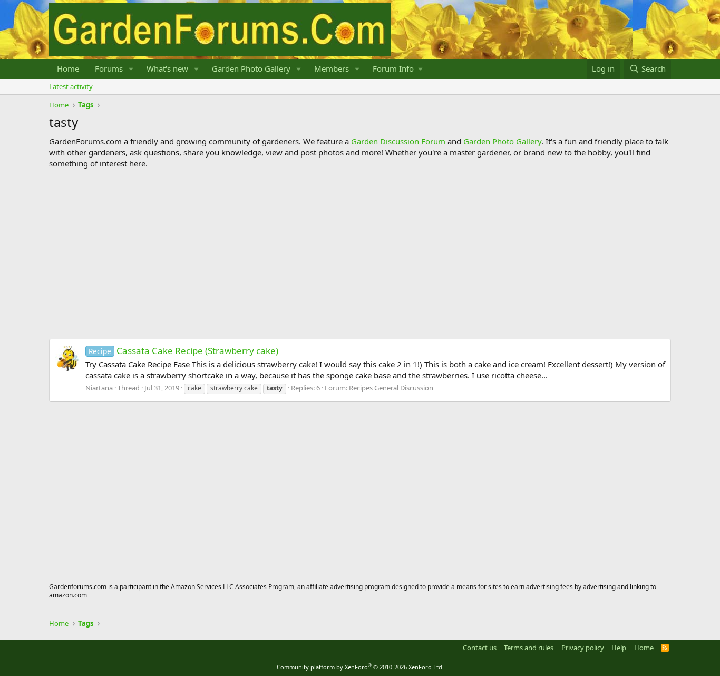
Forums (109, 68)
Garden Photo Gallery (251, 68)
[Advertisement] (360, 254)
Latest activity (71, 86)
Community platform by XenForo (360, 667)
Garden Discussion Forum (398, 141)
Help (618, 647)
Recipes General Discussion (391, 388)
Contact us (480, 647)
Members (331, 68)
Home (68, 68)
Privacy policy (582, 647)
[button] (131, 69)
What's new (167, 68)
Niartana (99, 388)
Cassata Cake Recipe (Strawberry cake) (183, 351)
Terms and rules (528, 647)
